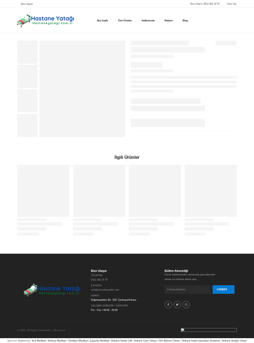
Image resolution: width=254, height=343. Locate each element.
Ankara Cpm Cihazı (145, 340)
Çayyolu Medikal (99, 340)
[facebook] (168, 304)
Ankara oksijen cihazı (234, 340)
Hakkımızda (148, 20)
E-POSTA (96, 285)
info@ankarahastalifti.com (105, 289)
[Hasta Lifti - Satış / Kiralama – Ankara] (46, 20)
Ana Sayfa (102, 20)
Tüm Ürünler (125, 20)
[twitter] (177, 304)
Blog (185, 20)
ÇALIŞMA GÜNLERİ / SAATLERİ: (109, 305)
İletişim (169, 20)
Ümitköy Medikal (78, 340)
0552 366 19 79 (99, 279)
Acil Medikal (39, 340)
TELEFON (96, 275)
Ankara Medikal (57, 340)
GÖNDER (222, 289)
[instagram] (186, 304)
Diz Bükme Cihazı (169, 340)
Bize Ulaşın (27, 4)
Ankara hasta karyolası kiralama (201, 340)
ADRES (95, 295)
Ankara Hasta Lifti (121, 340)
